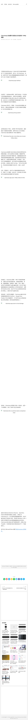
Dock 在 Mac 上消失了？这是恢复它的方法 (22, 652)
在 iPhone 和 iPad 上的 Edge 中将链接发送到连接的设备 (5, 642)
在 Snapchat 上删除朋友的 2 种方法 (13, 672)
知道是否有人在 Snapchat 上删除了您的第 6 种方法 (5, 672)
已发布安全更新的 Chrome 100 (21, 588)
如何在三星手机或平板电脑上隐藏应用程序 (5, 662)
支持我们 (24, 717)
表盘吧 (14, 1)
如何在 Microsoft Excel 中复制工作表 (13, 651)
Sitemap (19, 717)
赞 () (14, 572)
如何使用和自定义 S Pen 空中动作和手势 (22, 641)
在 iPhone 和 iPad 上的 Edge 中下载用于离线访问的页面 (14, 642)
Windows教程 (16, 4)
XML (22, 717)
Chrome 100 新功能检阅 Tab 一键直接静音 (7, 588)
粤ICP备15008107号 (14, 718)
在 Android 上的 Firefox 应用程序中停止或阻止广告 (5, 631)
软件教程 (14, 39)
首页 (2, 4)
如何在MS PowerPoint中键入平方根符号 (5, 652)
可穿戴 (5, 4)
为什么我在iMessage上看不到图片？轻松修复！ (13, 662)
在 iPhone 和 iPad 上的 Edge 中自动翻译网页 (22, 631)
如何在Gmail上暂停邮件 (22, 672)
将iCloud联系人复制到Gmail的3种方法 (22, 661)
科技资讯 (10, 4)
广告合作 (16, 717)
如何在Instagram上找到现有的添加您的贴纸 (5, 682)
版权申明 (12, 717)
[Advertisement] (14, 20)
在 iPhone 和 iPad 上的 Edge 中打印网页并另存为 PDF (14, 631)
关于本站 (9, 717)
